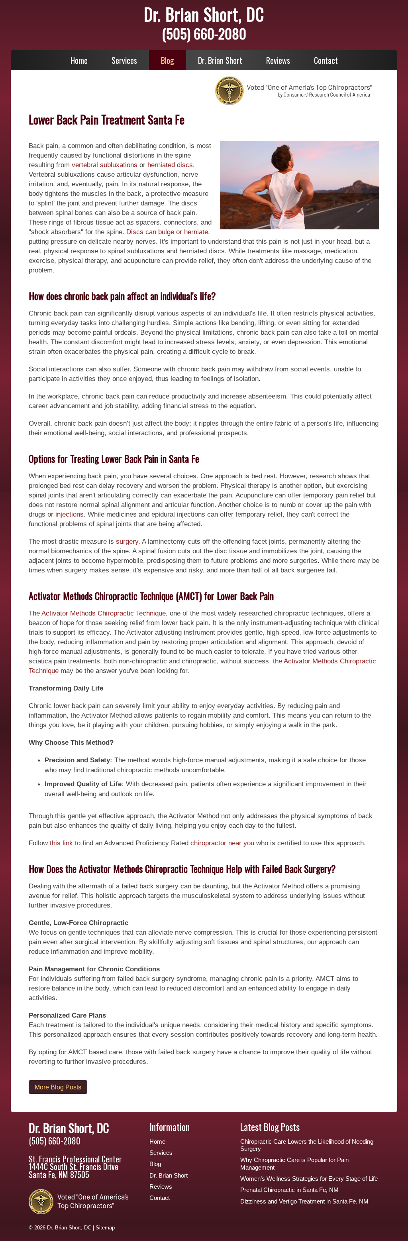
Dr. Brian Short (220, 60)
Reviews (278, 60)
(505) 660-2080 (204, 33)
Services (124, 60)
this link (61, 843)
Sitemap (105, 1228)
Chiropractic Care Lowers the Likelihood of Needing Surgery (306, 1145)
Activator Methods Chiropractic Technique (103, 613)
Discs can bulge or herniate (167, 232)
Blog (167, 60)
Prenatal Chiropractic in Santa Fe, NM (289, 1190)
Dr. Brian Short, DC (204, 14)
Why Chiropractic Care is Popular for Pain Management (294, 1163)
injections (69, 514)
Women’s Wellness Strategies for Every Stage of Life (309, 1179)
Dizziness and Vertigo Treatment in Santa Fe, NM (304, 1201)
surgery (126, 541)
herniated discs (170, 165)
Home (79, 60)
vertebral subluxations (105, 165)
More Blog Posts (58, 1087)
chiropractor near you (222, 843)
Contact (326, 60)
